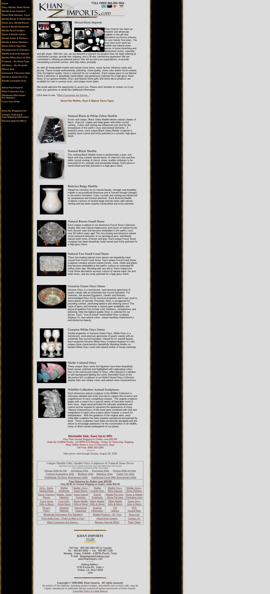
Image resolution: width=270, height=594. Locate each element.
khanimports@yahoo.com (94, 556)
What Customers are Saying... (73, 95)
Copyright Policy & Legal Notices (90, 591)
